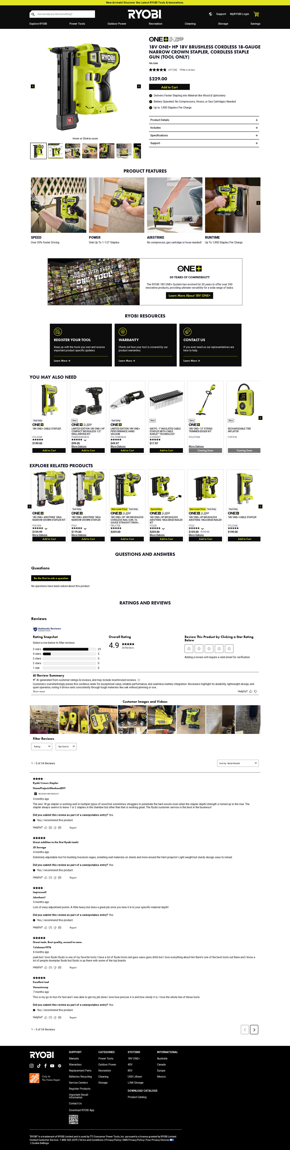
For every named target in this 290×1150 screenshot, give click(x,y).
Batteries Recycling (80, 1076)
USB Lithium (135, 1076)
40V (130, 1064)
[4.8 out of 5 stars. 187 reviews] (38, 528)
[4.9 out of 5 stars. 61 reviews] (77, 439)
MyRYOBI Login (239, 14)
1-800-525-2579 (68, 1140)
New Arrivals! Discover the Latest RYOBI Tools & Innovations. (145, 2)
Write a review (187, 69)
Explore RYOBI (38, 23)
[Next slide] (139, 86)
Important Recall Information (78, 1096)
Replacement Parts (80, 1070)
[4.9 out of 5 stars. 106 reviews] (77, 528)
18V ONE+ (134, 1058)
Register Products (79, 1088)
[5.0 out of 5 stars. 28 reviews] (116, 439)
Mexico (161, 1076)
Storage (223, 23)
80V (130, 1070)
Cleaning (190, 23)
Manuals (74, 1058)
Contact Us (75, 1103)
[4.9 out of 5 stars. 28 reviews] (116, 528)
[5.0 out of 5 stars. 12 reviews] (38, 439)
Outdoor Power (117, 23)
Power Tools (77, 23)
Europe (161, 1070)
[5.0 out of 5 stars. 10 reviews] (155, 439)
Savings (255, 23)
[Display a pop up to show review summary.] (86, 441)
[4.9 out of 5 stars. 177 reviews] (155, 528)
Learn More (60, 360)
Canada (161, 1064)
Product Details (159, 120)
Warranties (75, 1064)
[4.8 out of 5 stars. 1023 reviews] (194, 528)
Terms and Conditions (91, 1140)
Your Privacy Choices (157, 1140)
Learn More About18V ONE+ (189, 295)
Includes (155, 127)
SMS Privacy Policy (133, 1140)
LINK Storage (135, 1082)
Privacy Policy (113, 1140)
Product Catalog (137, 1097)
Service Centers (78, 1082)
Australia (162, 1058)
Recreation (155, 23)
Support (221, 14)
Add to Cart (169, 87)
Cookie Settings (40, 1143)
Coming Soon (205, 450)
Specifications (159, 135)
